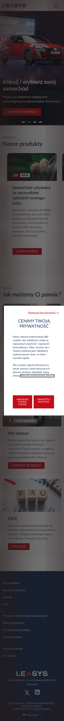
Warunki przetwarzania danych (37, 376)
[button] (43, 312)
